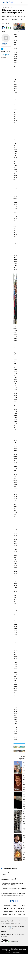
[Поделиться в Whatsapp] (8, 28)
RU (21, 2)
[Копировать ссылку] (10, 28)
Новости (9, 7)
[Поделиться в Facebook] (2, 28)
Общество (6, 908)
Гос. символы (19, 911)
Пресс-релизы (8, 911)
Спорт (13, 908)
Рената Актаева (4, 43)
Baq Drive (12, 914)
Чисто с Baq (21, 914)
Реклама (3, 931)
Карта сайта (4, 939)
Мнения (22, 905)
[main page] (12, 2)
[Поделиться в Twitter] (6, 28)
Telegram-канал (5, 54)
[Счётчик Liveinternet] (4, 941)
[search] (25, 2)
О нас (5, 914)
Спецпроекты (21, 908)
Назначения (6, 905)
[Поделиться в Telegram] (4, 28)
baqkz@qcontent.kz (6, 929)
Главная (3, 7)
